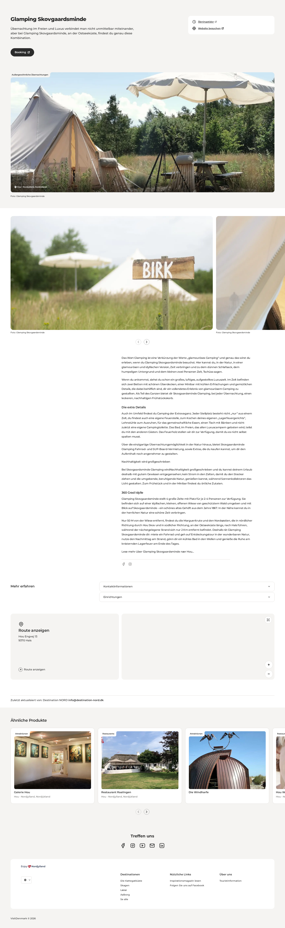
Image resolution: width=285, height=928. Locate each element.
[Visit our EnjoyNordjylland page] (142, 845)
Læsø (123, 890)
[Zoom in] (269, 665)
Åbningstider (206, 21)
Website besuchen (209, 28)
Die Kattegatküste (131, 880)
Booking (20, 52)
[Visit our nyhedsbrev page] (152, 845)
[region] (198, 647)
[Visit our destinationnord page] (162, 845)
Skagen (124, 885)
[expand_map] (268, 620)
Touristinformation (231, 880)
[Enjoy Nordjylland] (33, 866)
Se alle (124, 899)
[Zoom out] (269, 674)
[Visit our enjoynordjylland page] (123, 845)
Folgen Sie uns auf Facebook (187, 885)
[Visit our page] (133, 845)
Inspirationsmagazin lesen (185, 880)
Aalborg (125, 894)
